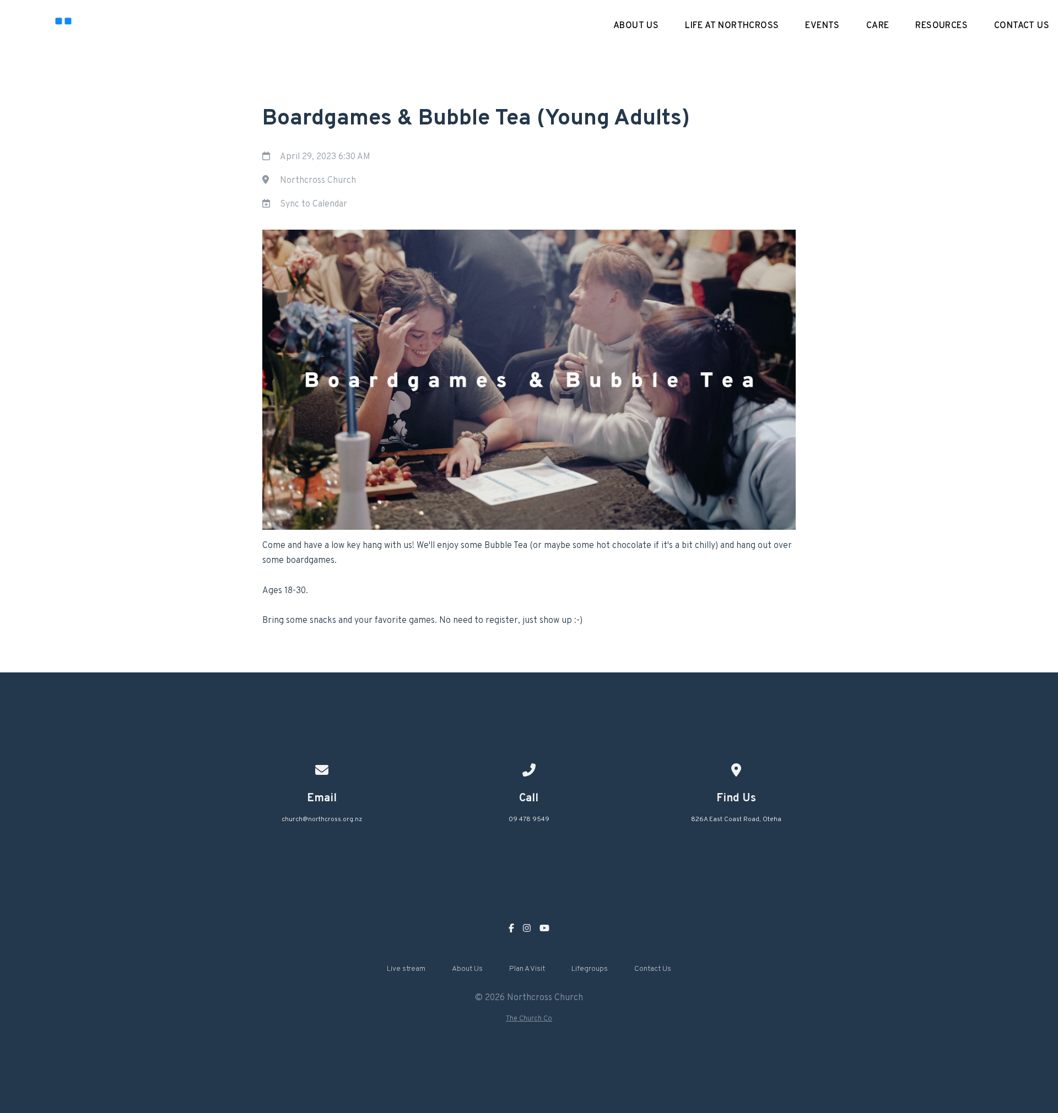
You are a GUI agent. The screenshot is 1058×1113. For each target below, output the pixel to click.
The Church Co (529, 1018)
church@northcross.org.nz (322, 819)
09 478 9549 (529, 819)
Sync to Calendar (313, 204)
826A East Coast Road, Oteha (736, 819)
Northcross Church (318, 180)
